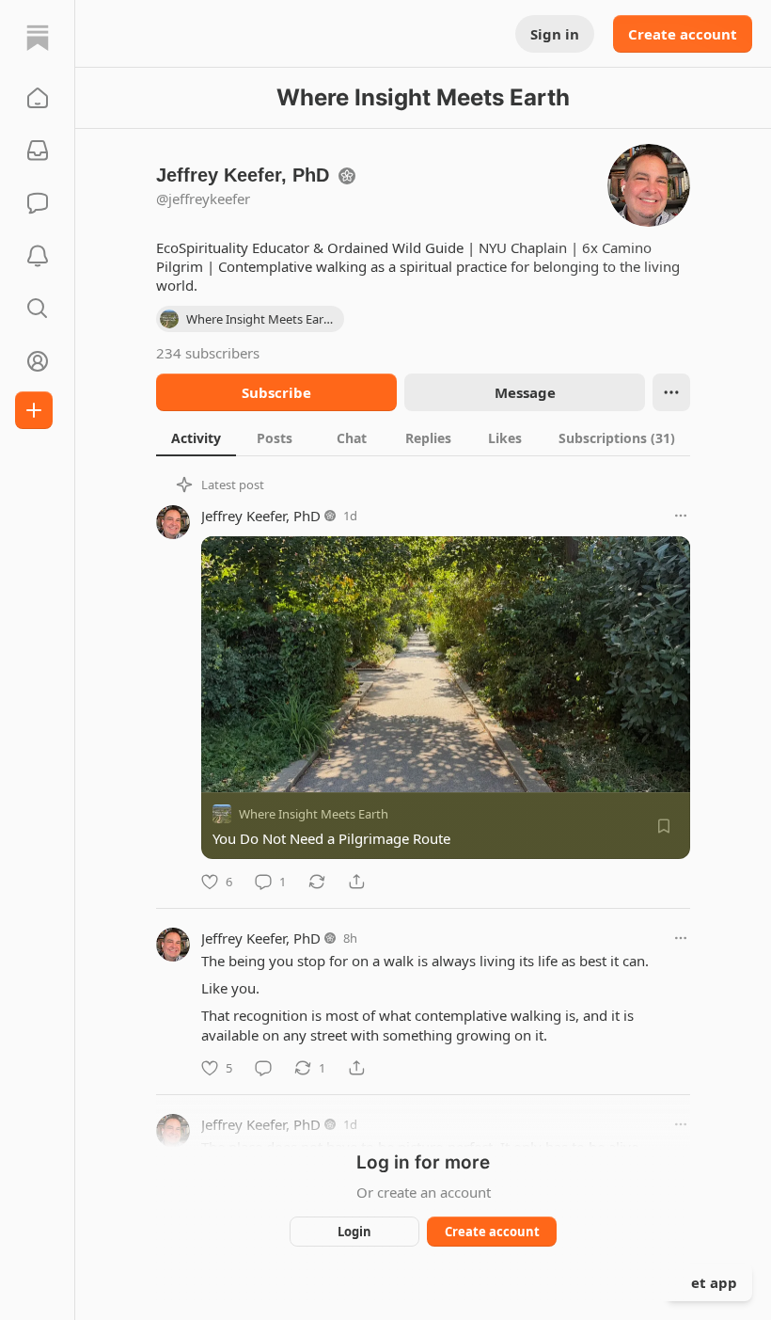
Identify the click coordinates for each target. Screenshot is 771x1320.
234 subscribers (208, 352)
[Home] (37, 37)
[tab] (196, 437)
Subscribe (276, 392)
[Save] (664, 826)
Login (354, 1231)
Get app (709, 1282)
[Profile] (37, 361)
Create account (682, 33)
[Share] (356, 882)
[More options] (681, 516)
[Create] (34, 410)
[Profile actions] (671, 392)
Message (525, 392)
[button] (37, 97)
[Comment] (263, 1068)
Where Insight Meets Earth (313, 813)
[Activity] (37, 255)
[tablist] (423, 437)
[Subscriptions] (37, 150)
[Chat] (37, 203)
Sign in (554, 33)
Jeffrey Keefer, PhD (261, 515)
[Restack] (317, 882)
